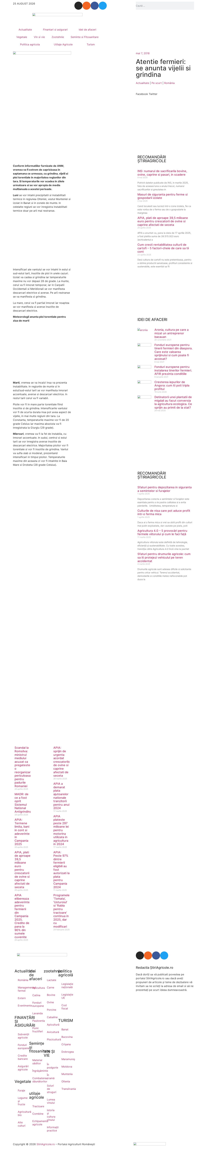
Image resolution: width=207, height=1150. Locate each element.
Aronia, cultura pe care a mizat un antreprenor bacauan (171, 333)
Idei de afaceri (87, 29)
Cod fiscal (64, 1007)
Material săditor (36, 1061)
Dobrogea (65, 1051)
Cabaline (51, 1017)
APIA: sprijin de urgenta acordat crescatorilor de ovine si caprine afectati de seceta (62, 761)
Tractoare (36, 1106)
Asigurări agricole (22, 1068)
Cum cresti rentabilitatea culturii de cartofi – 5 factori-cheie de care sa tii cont (163, 248)
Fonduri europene (22, 1046)
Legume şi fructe (22, 1101)
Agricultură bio (22, 1113)
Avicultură (51, 1032)
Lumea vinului (51, 1101)
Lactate (51, 980)
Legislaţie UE (65, 996)
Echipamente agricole (36, 1122)
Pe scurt (157, 83)
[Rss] (86, 6)
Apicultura (36, 987)
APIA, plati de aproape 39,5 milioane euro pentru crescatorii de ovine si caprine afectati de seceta (22, 870)
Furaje (21, 1090)
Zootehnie (58, 37)
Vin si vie (39, 37)
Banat (64, 1029)
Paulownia (36, 1020)
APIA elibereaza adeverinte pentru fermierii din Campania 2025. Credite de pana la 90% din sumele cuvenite (22, 916)
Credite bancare (22, 1057)
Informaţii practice (51, 1129)
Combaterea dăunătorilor (36, 1080)
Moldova (65, 1066)
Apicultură (51, 1024)
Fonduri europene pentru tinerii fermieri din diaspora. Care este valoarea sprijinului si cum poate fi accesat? (173, 351)
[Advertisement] (42, 133)
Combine (36, 1113)
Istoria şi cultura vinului (51, 1115)
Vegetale (21, 37)
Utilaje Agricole (63, 44)
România (169, 83)
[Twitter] (103, 6)
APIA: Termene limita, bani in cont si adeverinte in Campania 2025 (22, 832)
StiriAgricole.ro (46, 1144)
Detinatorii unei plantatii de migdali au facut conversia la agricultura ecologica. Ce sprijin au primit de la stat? (173, 402)
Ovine (50, 1002)
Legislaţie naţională (65, 985)
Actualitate (25, 29)
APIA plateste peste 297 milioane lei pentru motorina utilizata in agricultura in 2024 (61, 830)
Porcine (51, 1009)
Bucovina (65, 1036)
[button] (142, 92)
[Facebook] (95, 6)
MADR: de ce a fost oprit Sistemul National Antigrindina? (24, 802)
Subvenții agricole (22, 1036)
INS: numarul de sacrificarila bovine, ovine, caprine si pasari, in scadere (162, 172)
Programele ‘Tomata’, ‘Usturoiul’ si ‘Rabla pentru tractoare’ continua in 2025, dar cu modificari (61, 910)
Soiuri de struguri (51, 1089)
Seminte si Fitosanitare (84, 37)
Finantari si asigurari (55, 29)
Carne (50, 987)
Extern (22, 998)
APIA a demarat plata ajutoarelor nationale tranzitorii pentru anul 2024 (61, 796)
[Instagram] (78, 6)
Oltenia (65, 1081)
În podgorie (51, 1066)
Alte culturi (21, 1124)
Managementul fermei (22, 989)
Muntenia (65, 1074)
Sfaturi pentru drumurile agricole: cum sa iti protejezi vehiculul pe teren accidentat (164, 557)
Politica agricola (30, 44)
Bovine (51, 994)
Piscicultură (51, 1039)
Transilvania (65, 1088)
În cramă (50, 1076)
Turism (91, 44)
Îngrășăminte (36, 1070)
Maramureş (65, 1059)
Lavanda (36, 1013)
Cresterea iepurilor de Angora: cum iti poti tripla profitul (171, 385)
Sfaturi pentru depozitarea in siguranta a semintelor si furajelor (164, 489)
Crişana (65, 1044)
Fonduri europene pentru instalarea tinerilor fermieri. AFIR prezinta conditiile (173, 370)
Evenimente (22, 1005)
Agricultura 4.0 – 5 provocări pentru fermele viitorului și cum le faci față (162, 532)
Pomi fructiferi (36, 1030)
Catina (36, 995)
